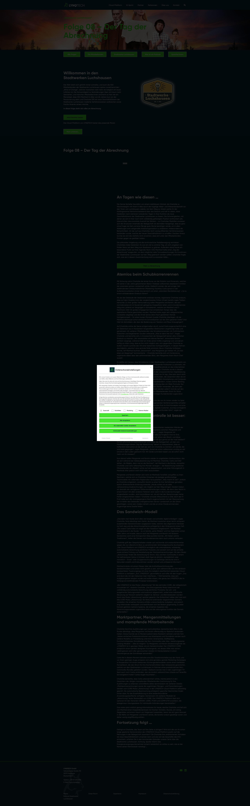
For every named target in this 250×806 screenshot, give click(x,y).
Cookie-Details (106, 438)
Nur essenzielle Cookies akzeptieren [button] (125, 425)
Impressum (145, 438)
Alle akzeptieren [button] (125, 420)
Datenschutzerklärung (143, 392)
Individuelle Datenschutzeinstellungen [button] (125, 430)
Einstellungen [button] (125, 394)
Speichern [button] (125, 415)
